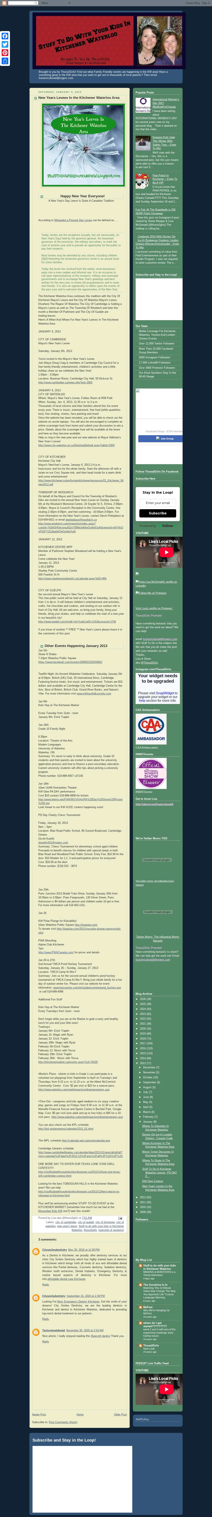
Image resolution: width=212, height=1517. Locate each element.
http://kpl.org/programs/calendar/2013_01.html (65, 1128)
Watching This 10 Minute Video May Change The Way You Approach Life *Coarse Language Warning (159, 1293)
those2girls (90, 1230)
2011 (143, 1202)
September (150, 1082)
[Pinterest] (5, 52)
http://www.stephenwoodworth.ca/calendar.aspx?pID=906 (72, 578)
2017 (143, 1043)
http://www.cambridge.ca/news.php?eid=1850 (65, 382)
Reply (45, 1284)
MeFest (147, 1307)
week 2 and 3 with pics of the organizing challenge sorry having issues (159, 1332)
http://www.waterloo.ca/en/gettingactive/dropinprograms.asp (74, 1089)
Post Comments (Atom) (63, 1422)
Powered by (148, 525)
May (146, 1102)
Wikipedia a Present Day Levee (73, 220)
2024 (143, 1009)
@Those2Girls (149, 662)
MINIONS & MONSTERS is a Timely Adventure (159, 1274)
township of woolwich (111, 1230)
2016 (143, 1048)
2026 (143, 999)
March (147, 1112)
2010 (143, 1207)
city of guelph (86, 1222)
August (147, 1087)
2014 (143, 1058)
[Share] (5, 61)
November (149, 1072)
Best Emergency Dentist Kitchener (78, 1301)
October (148, 1077)
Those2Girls (151, 1345)
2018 (143, 1038)
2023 (143, 1014)
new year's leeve (67, 1226)
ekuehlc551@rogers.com (53, 842)
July (146, 1092)
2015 (143, 1053)
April (146, 1107)
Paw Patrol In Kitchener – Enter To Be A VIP (165, 179)
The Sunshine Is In (155, 1284)
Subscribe (158, 513)
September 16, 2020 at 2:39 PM (86, 1296)
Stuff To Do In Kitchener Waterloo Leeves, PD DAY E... (159, 1173)
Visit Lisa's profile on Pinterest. (154, 608)
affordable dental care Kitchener (66, 1279)
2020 (143, 1028)
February (148, 1116)
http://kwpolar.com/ (86, 924)
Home (80, 1414)
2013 (143, 1063)
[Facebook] (5, 36)
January (148, 1121)
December (149, 1067)
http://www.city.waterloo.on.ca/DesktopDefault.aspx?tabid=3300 (76, 445)
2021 (143, 1023)
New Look (149, 1348)
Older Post (120, 1414)
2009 (143, 1212)
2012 (143, 1197)
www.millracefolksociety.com (94, 693)
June (146, 1097)
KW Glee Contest (152, 1181)
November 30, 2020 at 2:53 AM (85, 1330)
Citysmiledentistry (53, 1296)
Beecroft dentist (100, 1336)
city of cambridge (65, 1222)
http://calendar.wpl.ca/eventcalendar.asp (86, 1140)
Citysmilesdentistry (54, 1249)
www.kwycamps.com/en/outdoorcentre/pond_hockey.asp (87, 987)
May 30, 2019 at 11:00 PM (84, 1249)
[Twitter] (5, 44)
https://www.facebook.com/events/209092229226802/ (70, 662)
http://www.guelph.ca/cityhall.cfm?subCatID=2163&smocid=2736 (77, 621)
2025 (143, 1004)
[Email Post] (120, 1218)
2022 (143, 1018)
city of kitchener (105, 1222)
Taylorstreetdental (53, 1330)
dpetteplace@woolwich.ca (81, 519)
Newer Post (39, 1414)
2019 (143, 1033)
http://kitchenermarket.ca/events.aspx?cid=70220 (68, 1062)
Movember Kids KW (50, 1211)
